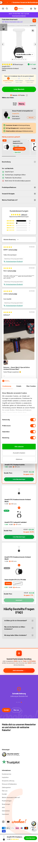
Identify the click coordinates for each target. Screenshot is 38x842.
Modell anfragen (7, 801)
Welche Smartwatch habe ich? (14, 22)
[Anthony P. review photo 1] (19, 339)
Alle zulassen (19, 446)
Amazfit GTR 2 (15, 113)
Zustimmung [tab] (6, 386)
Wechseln (31, 117)
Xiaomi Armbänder (10, 25)
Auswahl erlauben (19, 453)
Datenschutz (6, 811)
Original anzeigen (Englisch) (14, 261)
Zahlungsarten (6, 787)
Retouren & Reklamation (9, 784)
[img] (8, 247)
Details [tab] (18, 386)
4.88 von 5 (24, 214)
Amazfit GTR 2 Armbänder (22, 25)
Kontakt (6, 710)
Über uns (16, 710)
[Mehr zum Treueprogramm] (27, 95)
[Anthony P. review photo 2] (6, 362)
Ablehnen (19, 459)
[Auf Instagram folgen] (3, 821)
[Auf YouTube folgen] (8, 821)
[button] (7, 64)
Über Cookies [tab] (31, 386)
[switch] (33, 425)
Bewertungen (6, 804)
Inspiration (5, 777)
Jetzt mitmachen (18, 670)
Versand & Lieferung (8, 781)
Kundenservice (6, 774)
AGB (3, 807)
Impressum (5, 814)
